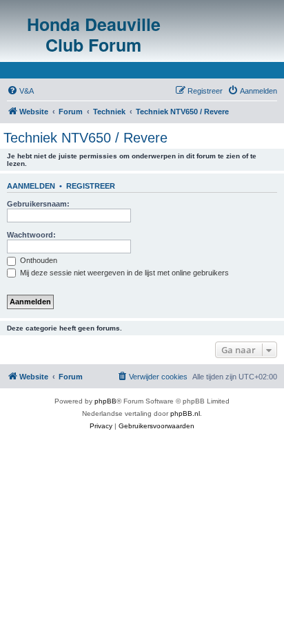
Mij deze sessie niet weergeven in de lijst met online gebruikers (123, 273)
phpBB (105, 401)
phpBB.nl (185, 413)
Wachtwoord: (31, 235)
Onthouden (37, 260)
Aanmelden (31, 186)
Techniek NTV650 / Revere (85, 137)
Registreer (90, 186)
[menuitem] (20, 91)
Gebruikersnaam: (38, 204)
